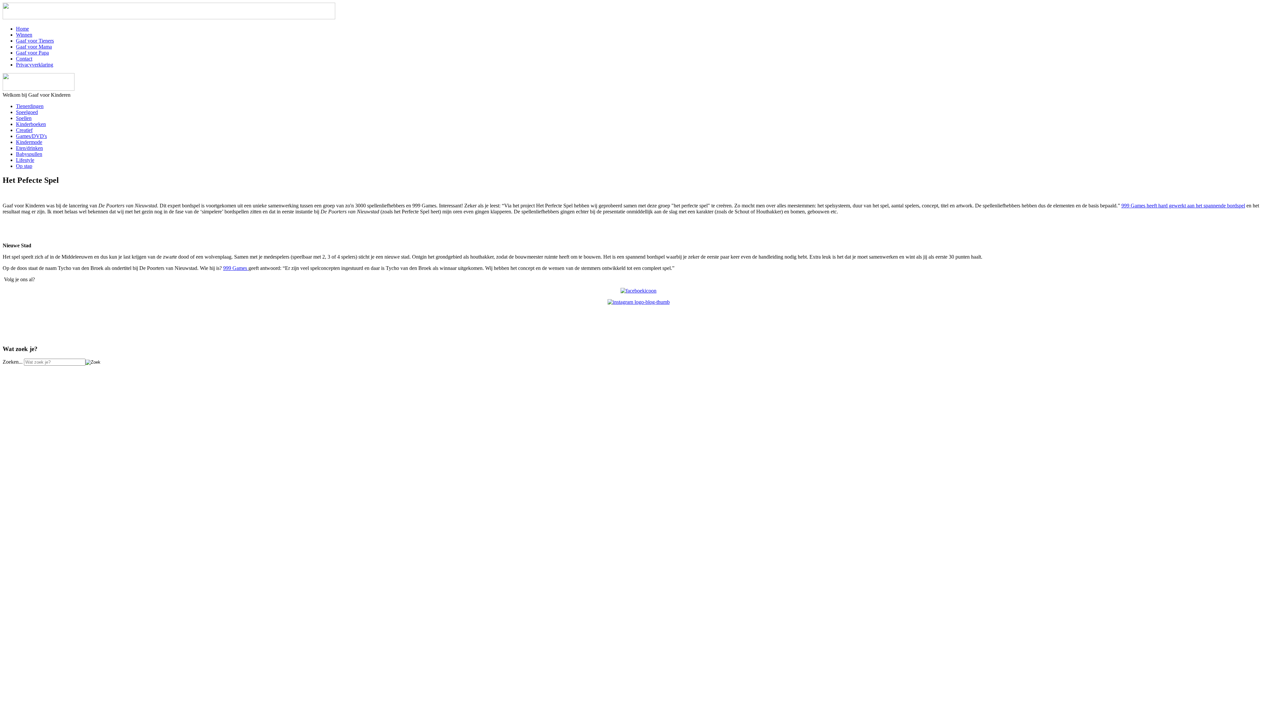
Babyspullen (29, 154)
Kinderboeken (31, 124)
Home (22, 29)
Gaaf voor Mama (34, 47)
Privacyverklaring (34, 64)
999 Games (235, 268)
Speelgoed (27, 112)
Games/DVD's (31, 136)
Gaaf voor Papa (32, 53)
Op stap (24, 166)
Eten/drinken (29, 148)
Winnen (24, 35)
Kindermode (29, 142)
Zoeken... (13, 362)
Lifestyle (25, 160)
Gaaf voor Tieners (35, 41)
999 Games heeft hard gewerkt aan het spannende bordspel (1183, 205)
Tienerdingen (30, 106)
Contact (24, 58)
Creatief (24, 130)
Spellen (24, 118)
